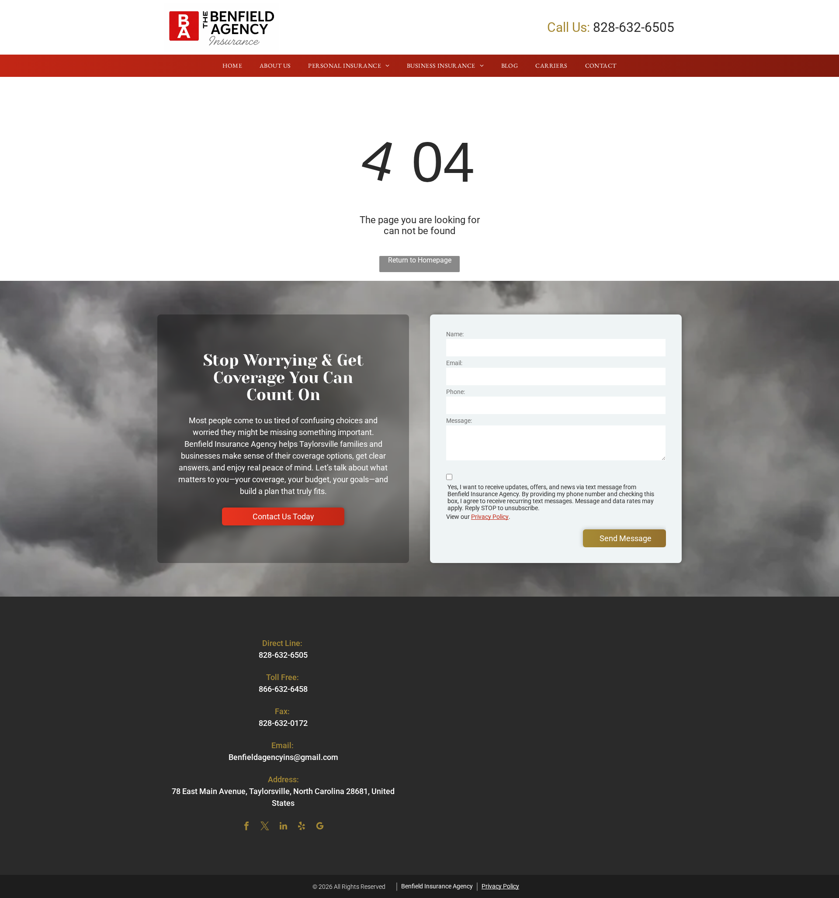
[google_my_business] (319, 827)
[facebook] (246, 827)
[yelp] (301, 827)
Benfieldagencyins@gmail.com (283, 757)
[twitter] (264, 827)
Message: (459, 420)
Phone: (455, 391)
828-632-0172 (283, 723)
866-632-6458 (283, 689)
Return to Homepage (419, 260)
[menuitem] (232, 66)
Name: (455, 334)
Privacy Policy (490, 516)
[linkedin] (283, 827)
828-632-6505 (633, 27)
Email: (454, 362)
